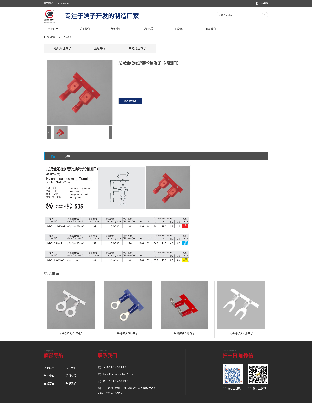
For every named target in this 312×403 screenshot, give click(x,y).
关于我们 (84, 28)
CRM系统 (263, 3)
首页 (59, 37)
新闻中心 (116, 28)
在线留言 (179, 28)
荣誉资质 (148, 28)
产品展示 (53, 28)
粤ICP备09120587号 (113, 393)
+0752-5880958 (63, 3)
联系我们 (211, 28)
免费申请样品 (130, 101)
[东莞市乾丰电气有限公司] (49, 16)
